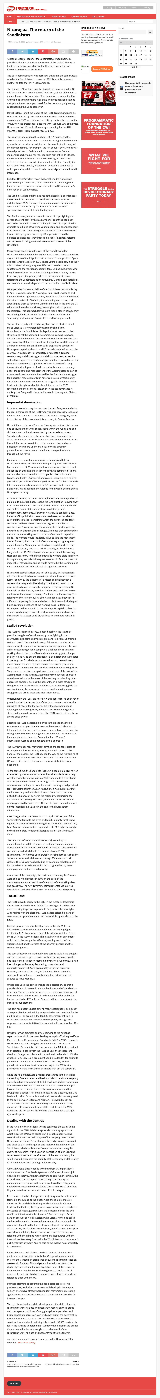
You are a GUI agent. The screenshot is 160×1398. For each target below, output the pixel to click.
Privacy (147, 7)
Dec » (138, 67)
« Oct (132, 67)
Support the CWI (79, 17)
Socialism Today (26, 1342)
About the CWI (59, 17)
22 (131, 59)
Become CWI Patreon (102, 69)
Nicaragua (57, 42)
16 (136, 55)
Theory (109, 7)
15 (131, 55)
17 (141, 55)
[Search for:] (140, 21)
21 (126, 59)
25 (145, 59)
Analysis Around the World (31, 17)
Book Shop (122, 7)
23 (136, 59)
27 (121, 63)
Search (121, 28)
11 (145, 51)
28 (126, 63)
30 (136, 63)
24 (141, 59)
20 (121, 59)
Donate (135, 7)
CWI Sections (98, 17)
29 (131, 63)
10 (141, 51)
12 (150, 51)
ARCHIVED (14, 1383)
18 (145, 55)
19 (150, 55)
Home (9, 17)
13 (121, 55)
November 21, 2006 (17, 42)
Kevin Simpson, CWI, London (39, 42)
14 (126, 55)
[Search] (150, 32)
